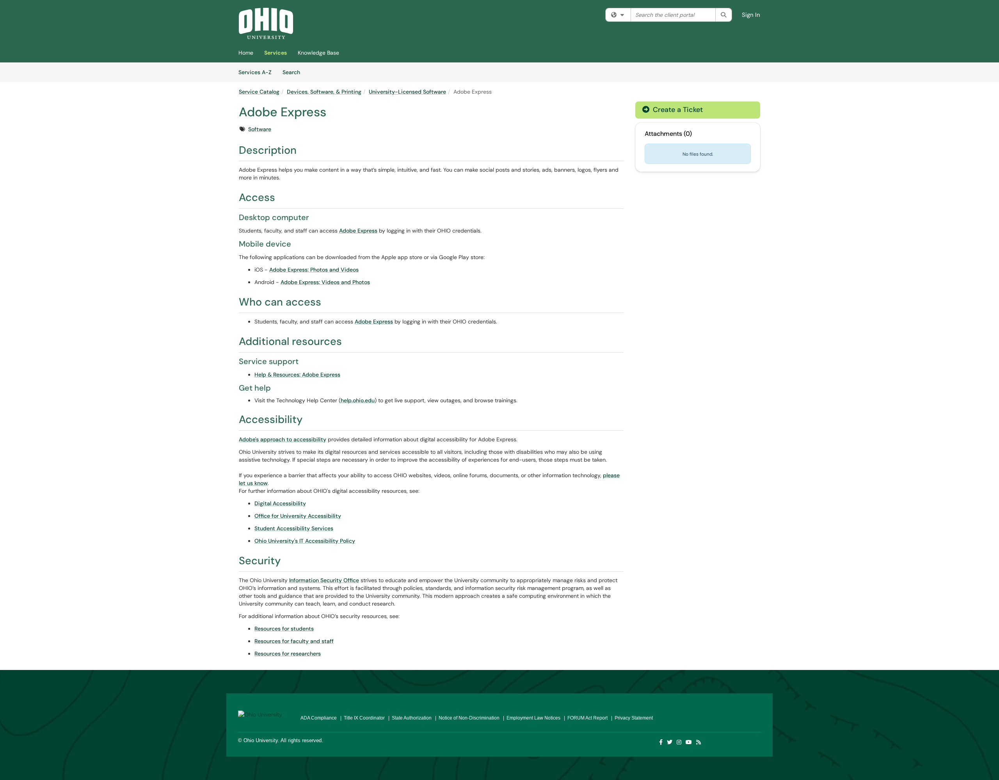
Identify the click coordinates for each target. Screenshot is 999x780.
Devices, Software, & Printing (324, 91)
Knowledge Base (318, 52)
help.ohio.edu (358, 400)
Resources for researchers (287, 653)
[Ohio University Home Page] (263, 711)
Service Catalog (259, 91)
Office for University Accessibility (297, 515)
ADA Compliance (318, 718)
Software (259, 129)
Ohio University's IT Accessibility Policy (304, 540)
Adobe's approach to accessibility (282, 439)
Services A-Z (255, 72)
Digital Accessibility (280, 503)
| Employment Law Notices (530, 718)
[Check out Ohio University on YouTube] (689, 742)
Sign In (751, 15)
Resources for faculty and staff (294, 641)
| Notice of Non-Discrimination (466, 718)
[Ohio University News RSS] (698, 742)
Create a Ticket (677, 109)
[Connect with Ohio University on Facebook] (661, 742)
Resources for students (284, 628)
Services (275, 52)
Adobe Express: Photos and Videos (314, 269)
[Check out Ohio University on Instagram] (679, 742)
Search (294, 72)
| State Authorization (409, 718)
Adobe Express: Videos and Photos (325, 282)
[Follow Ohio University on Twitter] (670, 742)
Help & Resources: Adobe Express (297, 374)
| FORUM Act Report (585, 718)
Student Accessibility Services (293, 528)
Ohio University (261, 740)
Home (245, 52)
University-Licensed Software (407, 91)
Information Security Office (324, 580)
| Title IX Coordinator (361, 718)
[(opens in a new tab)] (266, 23)
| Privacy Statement (631, 718)
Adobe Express (358, 230)
